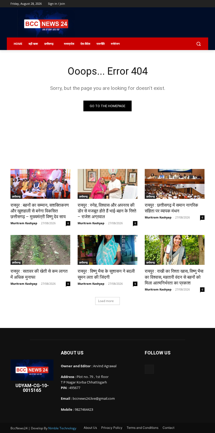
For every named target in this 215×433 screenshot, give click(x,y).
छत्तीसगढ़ (16, 196)
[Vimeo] (194, 4)
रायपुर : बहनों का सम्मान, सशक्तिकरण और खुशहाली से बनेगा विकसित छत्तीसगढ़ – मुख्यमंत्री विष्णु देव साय (39, 210)
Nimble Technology (62, 428)
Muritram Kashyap (23, 223)
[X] (187, 4)
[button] (198, 44)
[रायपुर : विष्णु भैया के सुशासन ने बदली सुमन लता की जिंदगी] (107, 250)
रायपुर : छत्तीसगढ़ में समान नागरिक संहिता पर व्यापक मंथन (171, 207)
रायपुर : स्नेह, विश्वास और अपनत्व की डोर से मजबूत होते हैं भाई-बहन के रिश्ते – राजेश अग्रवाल (107, 210)
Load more (106, 301)
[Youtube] (201, 4)
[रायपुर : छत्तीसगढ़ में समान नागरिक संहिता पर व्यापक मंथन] (175, 184)
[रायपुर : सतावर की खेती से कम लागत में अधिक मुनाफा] (40, 250)
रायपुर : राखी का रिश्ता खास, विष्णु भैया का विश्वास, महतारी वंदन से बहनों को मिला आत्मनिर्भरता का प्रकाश (174, 276)
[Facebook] (172, 4)
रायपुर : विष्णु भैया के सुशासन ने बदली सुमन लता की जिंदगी (106, 273)
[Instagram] (180, 4)
